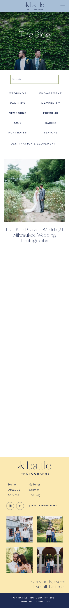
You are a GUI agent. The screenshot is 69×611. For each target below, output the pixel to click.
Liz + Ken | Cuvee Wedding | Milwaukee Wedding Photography (34, 235)
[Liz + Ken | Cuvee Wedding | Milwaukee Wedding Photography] (34, 190)
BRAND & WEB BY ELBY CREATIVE (34, 605)
